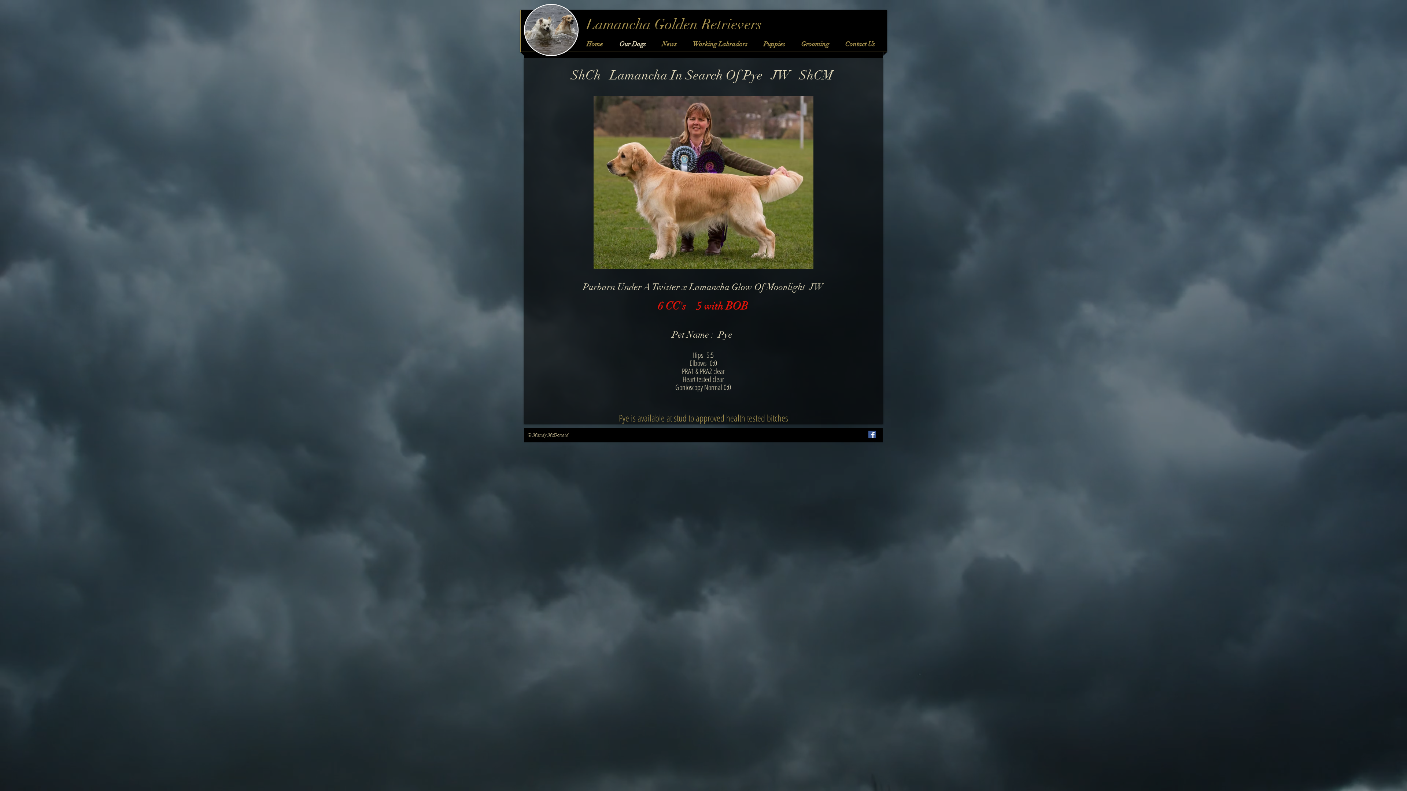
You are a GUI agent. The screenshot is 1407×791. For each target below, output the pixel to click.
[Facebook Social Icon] (872, 434)
